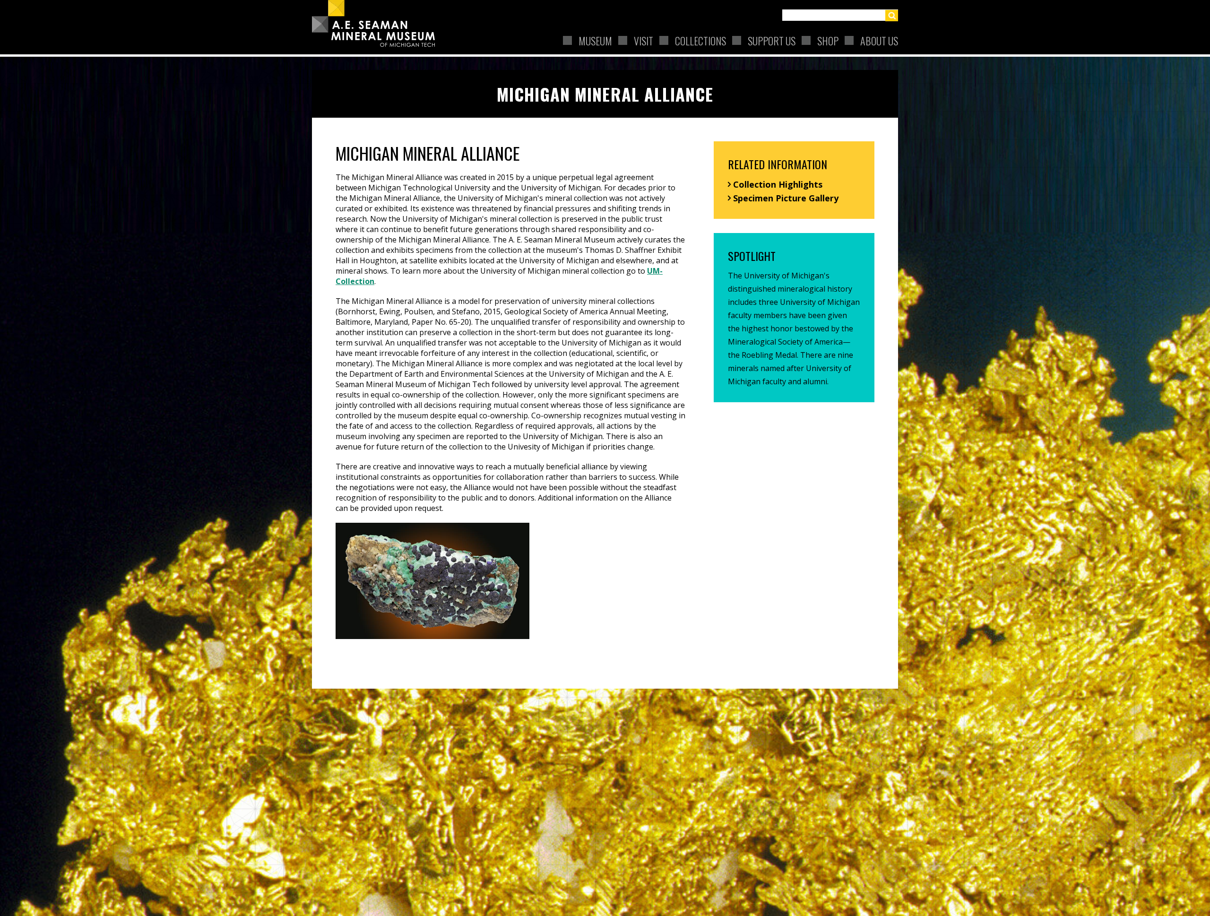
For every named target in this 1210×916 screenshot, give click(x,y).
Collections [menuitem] (700, 40)
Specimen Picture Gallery (785, 198)
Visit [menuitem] (643, 40)
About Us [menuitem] (879, 40)
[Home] (377, 23)
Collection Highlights (777, 184)
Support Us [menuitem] (771, 40)
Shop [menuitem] (827, 40)
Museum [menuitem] (595, 40)
